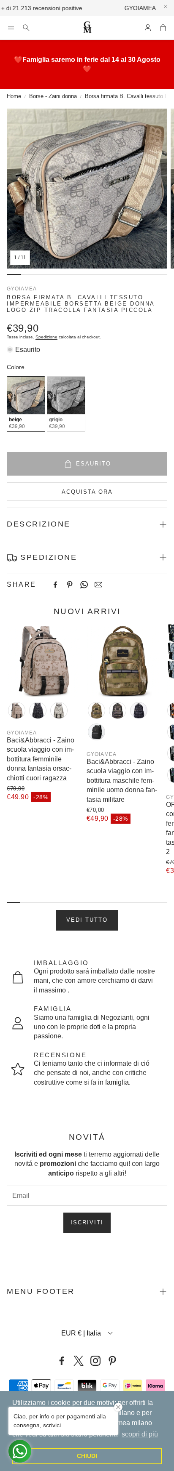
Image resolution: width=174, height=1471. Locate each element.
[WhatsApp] (84, 584)
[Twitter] (78, 1361)
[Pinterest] (69, 584)
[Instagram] (95, 1361)
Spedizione (46, 337)
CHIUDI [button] (87, 1455)
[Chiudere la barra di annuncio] (165, 6)
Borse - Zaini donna (53, 96)
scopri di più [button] (140, 1434)
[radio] (26, 404)
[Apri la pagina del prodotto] (43, 660)
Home (14, 96)
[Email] (98, 584)
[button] (11, 28)
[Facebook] (55, 584)
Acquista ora (87, 492)
